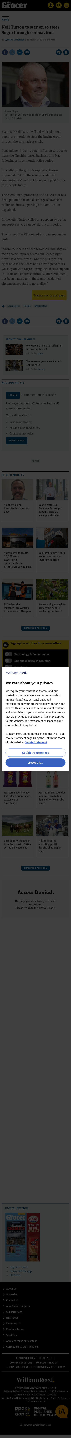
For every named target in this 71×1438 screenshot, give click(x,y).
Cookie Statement (36, 742)
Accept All (35, 762)
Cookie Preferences (35, 753)
